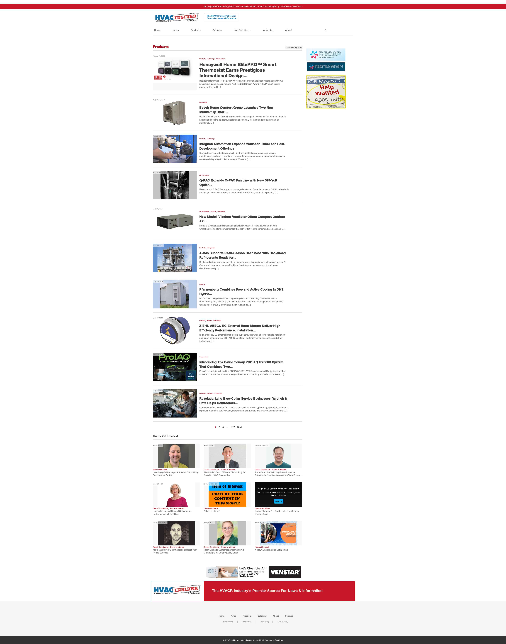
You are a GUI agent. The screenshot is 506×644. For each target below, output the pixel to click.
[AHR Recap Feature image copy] (326, 59)
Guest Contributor (211, 470)
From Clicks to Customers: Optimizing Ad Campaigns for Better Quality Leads (224, 551)
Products (195, 30)
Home (157, 30)
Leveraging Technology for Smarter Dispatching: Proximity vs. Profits (176, 474)
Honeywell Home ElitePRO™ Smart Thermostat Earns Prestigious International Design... (237, 70)
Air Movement (204, 175)
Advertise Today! (212, 511)
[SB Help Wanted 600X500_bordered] (326, 91)
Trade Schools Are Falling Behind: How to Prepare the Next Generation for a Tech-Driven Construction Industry (277, 474)
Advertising (265, 622)
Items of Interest (160, 470)
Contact (289, 616)
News (176, 30)
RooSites (279, 640)
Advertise (268, 30)
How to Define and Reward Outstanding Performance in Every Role (172, 512)
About (288, 30)
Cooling (202, 284)
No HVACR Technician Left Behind (271, 550)
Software (210, 393)
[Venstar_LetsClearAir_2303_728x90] (253, 571)
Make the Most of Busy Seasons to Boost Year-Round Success (175, 551)
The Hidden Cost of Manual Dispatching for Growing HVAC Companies (224, 474)
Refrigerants (211, 248)
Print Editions (228, 622)
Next (239, 427)
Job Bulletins (241, 30)
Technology (211, 59)
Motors (209, 320)
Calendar (217, 30)
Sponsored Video (262, 508)
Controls (213, 211)
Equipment (203, 102)
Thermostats (220, 59)
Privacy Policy (283, 622)
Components (203, 357)
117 (233, 427)
